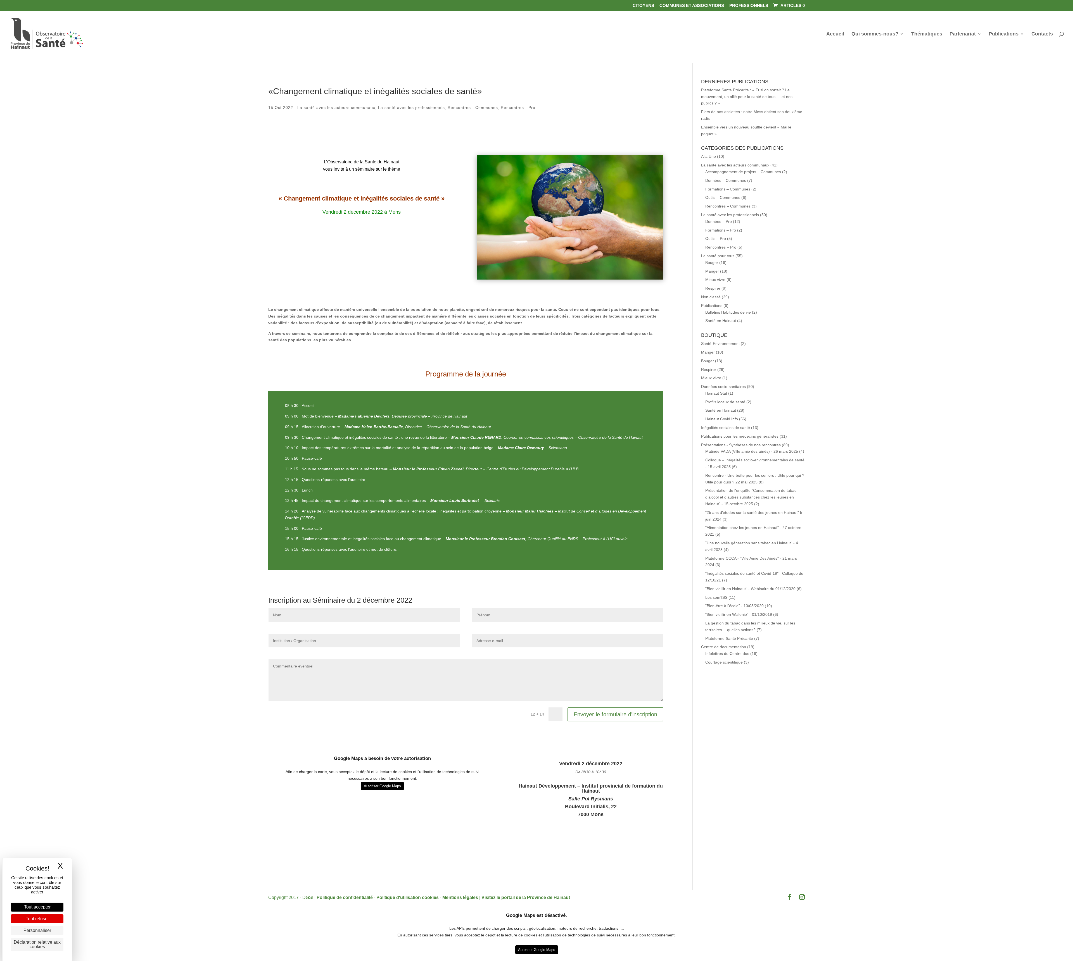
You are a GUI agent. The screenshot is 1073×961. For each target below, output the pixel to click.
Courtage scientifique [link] (724, 662)
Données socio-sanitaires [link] (723, 386)
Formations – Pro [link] (720, 230)
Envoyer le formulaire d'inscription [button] (615, 714)
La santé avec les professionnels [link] (411, 107)
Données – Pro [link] (718, 221)
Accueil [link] (835, 34)
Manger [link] (712, 271)
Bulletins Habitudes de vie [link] (728, 312)
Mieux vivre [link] (715, 279)
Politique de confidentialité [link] (345, 897)
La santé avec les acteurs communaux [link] (336, 107)
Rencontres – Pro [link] (720, 247)
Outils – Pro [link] (715, 238)
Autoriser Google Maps (382, 786)
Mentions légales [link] (460, 897)
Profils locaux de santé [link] (725, 402)
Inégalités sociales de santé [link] (725, 427)
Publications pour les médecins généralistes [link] (739, 436)
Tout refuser (37, 918)
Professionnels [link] (748, 5)
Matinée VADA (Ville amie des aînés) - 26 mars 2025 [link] (751, 451)
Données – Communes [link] (725, 180)
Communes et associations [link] (691, 5)
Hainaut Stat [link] (716, 393)
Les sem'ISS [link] (716, 597)
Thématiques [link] (926, 34)
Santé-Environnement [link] (720, 343)
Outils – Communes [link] (722, 197)
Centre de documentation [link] (723, 647)
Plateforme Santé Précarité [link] (729, 638)
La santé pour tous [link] (717, 256)
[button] (789, 897)
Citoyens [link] (643, 5)
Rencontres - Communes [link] (473, 107)
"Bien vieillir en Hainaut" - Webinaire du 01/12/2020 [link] (750, 588)
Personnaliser (37, 930)
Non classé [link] (711, 297)
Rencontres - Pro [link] (518, 107)
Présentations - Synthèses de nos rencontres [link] (741, 445)
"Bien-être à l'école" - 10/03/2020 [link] (734, 606)
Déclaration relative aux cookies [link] (37, 944)
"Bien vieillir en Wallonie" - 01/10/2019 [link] (738, 614)
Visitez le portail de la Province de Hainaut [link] (525, 897)
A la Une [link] (708, 156)
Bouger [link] (711, 262)
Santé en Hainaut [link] (720, 320)
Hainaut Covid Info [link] (721, 419)
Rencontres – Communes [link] (728, 206)
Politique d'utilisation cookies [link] (407, 897)
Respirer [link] (712, 288)
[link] (788, 5)
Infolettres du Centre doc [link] (727, 653)
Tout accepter (37, 907)
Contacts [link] (1042, 34)
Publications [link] (1004, 34)
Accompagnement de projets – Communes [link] (743, 172)
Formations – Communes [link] (727, 189)
